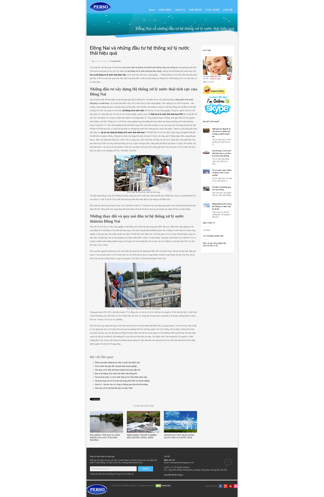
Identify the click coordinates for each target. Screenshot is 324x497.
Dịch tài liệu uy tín (210, 245)
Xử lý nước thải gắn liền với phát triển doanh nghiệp (116, 366)
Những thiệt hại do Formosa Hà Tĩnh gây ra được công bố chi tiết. (222, 206)
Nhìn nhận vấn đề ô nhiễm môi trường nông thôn (142, 436)
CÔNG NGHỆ (212, 9)
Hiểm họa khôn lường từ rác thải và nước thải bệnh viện (117, 362)
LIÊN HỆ (228, 9)
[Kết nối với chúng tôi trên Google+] (225, 486)
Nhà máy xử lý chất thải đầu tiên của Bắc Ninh (114, 388)
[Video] (230, 486)
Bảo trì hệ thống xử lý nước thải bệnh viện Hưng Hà (116, 373)
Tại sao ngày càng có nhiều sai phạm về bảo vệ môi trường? (221, 172)
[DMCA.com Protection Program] (163, 485)
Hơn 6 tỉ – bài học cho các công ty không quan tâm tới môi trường (121, 384)
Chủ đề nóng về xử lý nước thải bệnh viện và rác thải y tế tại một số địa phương (221, 153)
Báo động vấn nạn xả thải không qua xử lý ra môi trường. (105, 437)
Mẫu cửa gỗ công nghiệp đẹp (214, 243)
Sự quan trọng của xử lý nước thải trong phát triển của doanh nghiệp (122, 381)
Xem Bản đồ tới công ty (173, 475)
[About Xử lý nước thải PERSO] (236, 486)
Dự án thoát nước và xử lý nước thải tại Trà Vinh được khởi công (121, 377)
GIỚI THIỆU (165, 9)
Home (152, 9)
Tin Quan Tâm (116, 61)
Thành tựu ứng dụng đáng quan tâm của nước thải (179, 436)
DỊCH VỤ (180, 9)
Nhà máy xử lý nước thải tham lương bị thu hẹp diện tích (117, 370)
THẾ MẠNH (195, 9)
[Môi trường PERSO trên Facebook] (220, 486)
